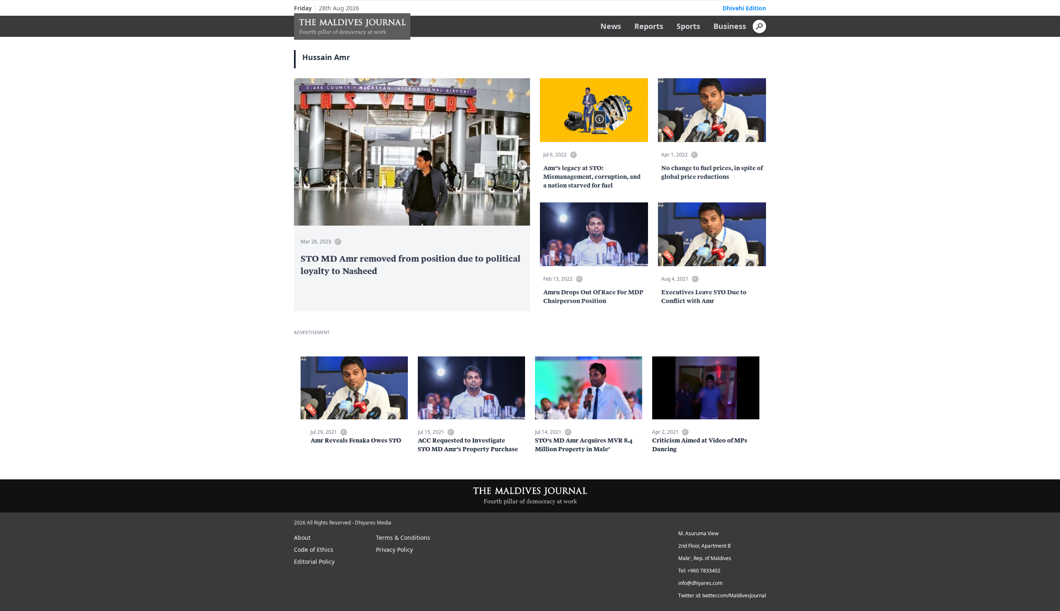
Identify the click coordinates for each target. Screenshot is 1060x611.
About (302, 537)
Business (729, 26)
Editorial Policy (314, 561)
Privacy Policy (394, 549)
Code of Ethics (313, 549)
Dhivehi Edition (744, 8)
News (610, 26)
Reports (648, 26)
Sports (688, 26)
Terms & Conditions (403, 537)
